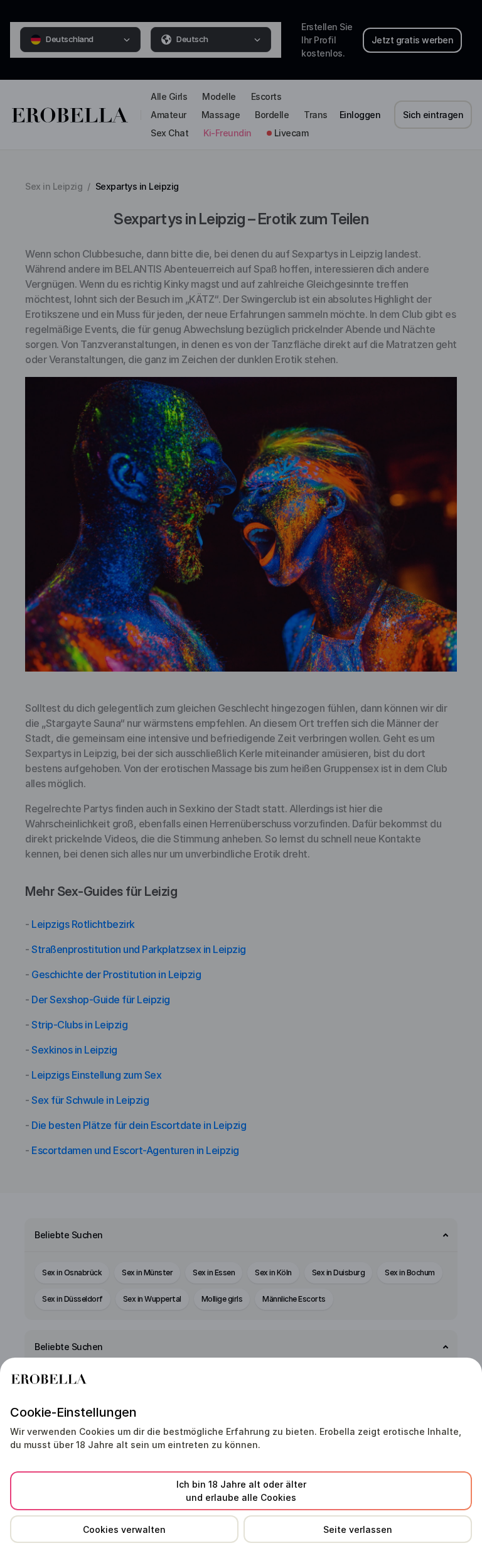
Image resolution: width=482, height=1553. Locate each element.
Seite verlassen (357, 1529)
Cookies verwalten (124, 1529)
